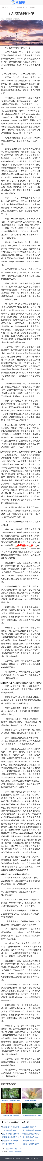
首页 (12, 7)
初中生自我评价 (8, 1144)
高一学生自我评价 (29, 1141)
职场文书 (21, 7)
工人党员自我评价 (29, 1127)
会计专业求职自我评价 (31, 1144)
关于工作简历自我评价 (10, 1134)
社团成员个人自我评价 (10, 1127)
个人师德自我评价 (9, 1130)
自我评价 (31, 7)
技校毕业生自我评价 (10, 1141)
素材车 (18, 1158)
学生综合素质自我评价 (31, 1134)
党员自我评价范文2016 (14, 1149)
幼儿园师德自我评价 (30, 1137)
